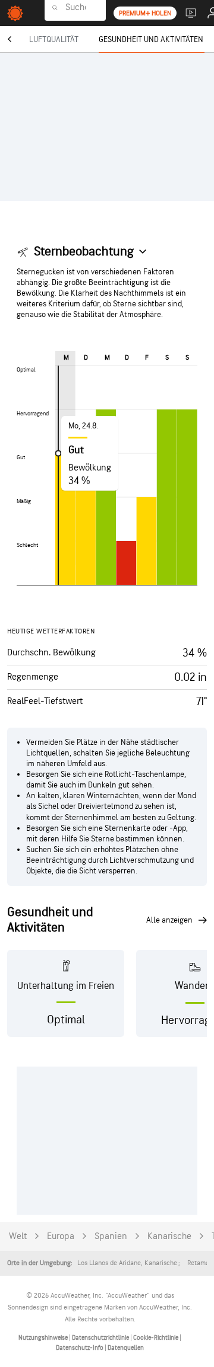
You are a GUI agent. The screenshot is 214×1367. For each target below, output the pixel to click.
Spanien (111, 1236)
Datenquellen (126, 1348)
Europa (60, 1236)
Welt (18, 1236)
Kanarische (169, 1236)
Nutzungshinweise (43, 1338)
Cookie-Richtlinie (156, 1338)
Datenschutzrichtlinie (101, 1338)
